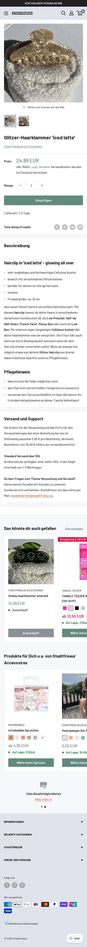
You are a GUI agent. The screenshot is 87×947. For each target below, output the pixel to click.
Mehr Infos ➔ (44, 799)
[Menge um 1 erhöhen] (42, 185)
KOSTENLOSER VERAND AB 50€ (43, 3)
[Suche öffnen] (63, 13)
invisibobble (16, 724)
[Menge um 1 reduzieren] (20, 185)
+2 (42, 737)
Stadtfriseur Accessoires (23, 147)
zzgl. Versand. (41, 167)
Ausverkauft (31, 633)
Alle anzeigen (74, 529)
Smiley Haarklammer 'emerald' (28, 596)
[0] (79, 13)
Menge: (9, 185)
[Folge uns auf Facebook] (7, 885)
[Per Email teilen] (80, 227)
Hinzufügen (43, 200)
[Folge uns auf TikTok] (22, 885)
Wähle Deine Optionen (31, 762)
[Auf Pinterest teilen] (65, 227)
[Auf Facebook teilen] (57, 227)
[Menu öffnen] (6, 13)
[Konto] (71, 13)
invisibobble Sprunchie (23, 730)
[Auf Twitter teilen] (72, 227)
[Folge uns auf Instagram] (14, 885)
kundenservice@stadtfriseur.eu (32, 495)
